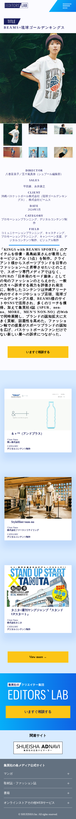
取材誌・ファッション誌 (20, 783)
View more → (38, 657)
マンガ (8, 773)
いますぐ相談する (38, 352)
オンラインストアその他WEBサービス (29, 802)
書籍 (7, 793)
